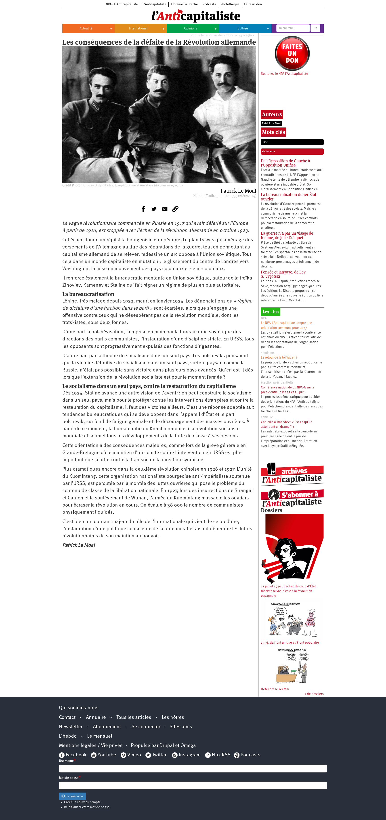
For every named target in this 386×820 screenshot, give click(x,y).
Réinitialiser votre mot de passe (86, 807)
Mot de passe (68, 778)
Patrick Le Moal (271, 123)
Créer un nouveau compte (82, 802)
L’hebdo (68, 736)
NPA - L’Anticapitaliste (122, 4)
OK (315, 28)
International (131, 30)
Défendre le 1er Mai (275, 689)
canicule (267, 417)
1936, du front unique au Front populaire (290, 643)
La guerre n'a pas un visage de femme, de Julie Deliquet (287, 235)
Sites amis (181, 727)
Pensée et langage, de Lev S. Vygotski (283, 274)
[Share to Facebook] (143, 208)
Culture (233, 30)
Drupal (166, 745)
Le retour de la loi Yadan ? (279, 357)
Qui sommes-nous (79, 708)
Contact (67, 717)
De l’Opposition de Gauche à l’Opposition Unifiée (285, 163)
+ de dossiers (314, 694)
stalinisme (268, 151)
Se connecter (146, 727)
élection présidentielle (277, 382)
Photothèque (229, 4)
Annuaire (96, 717)
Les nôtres (173, 717)
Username (66, 761)
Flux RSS (221, 755)
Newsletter (70, 727)
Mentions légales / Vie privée (91, 745)
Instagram (190, 755)
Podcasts (209, 4)
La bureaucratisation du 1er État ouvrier (288, 197)
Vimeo (134, 755)
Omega (188, 745)
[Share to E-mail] (164, 208)
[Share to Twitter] (153, 208)
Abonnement (107, 727)
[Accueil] (193, 15)
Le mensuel (99, 736)
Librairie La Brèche (184, 4)
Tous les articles (133, 717)
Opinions (182, 30)
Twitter (159, 755)
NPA (264, 318)
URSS (265, 142)
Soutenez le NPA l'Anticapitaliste (284, 74)
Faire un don (253, 4)
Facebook (75, 755)
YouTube (106, 755)
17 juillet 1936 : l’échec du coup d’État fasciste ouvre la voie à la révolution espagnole (288, 591)
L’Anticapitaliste (154, 4)
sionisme (267, 353)
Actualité (77, 30)
